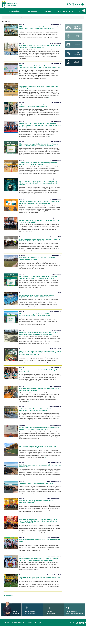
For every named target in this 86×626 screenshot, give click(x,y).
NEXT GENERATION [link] (65, 11)
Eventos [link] (29, 622)
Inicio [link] (7, 622)
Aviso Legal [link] (37, 622)
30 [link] (7, 595)
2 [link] (4, 595)
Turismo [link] (48, 11)
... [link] (58, 37)
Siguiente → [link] (11, 595)
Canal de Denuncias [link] (17, 622)
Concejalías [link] (32, 11)
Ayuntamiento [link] (14, 11)
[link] (84, 10)
